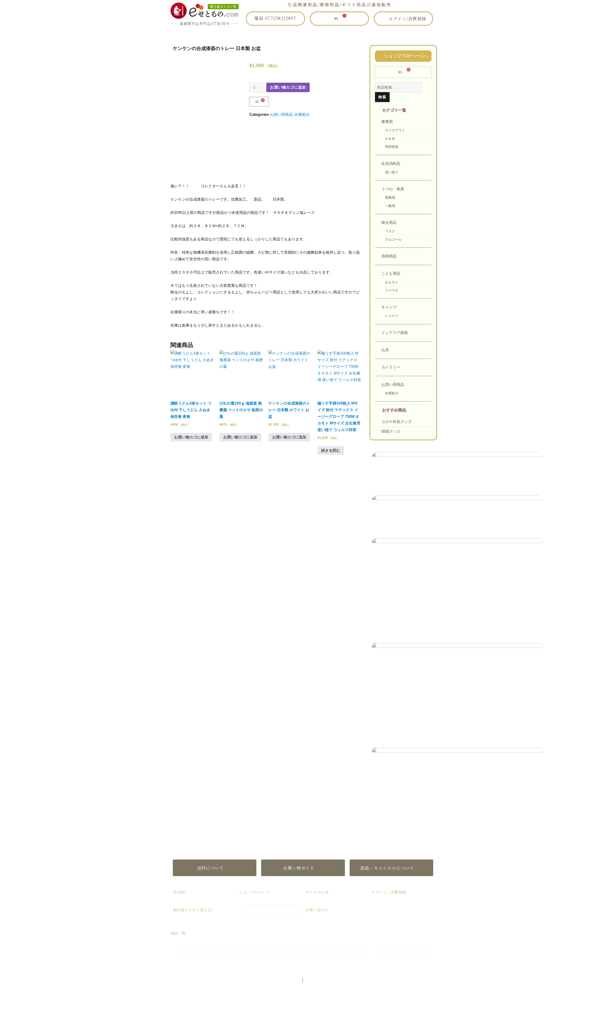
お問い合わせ (386, 34)
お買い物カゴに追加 (288, 87)
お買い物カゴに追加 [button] (191, 437)
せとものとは (343, 34)
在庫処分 (302, 115)
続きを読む (330, 450)
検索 (382, 97)
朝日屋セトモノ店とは (259, 34)
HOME (214, 34)
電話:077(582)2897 (275, 18)
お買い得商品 (281, 115)
